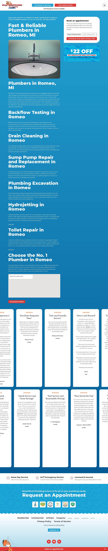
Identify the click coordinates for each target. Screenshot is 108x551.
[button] (42, 5)
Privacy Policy (44, 521)
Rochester (44, 93)
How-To (93, 518)
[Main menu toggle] (104, 5)
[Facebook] (49, 542)
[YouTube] (54, 542)
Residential (23, 518)
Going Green (85, 518)
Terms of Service (62, 521)
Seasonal (76, 518)
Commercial (37, 518)
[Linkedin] (59, 542)
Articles (50, 518)
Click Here (11, 224)
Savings (70, 518)
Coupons (60, 518)
